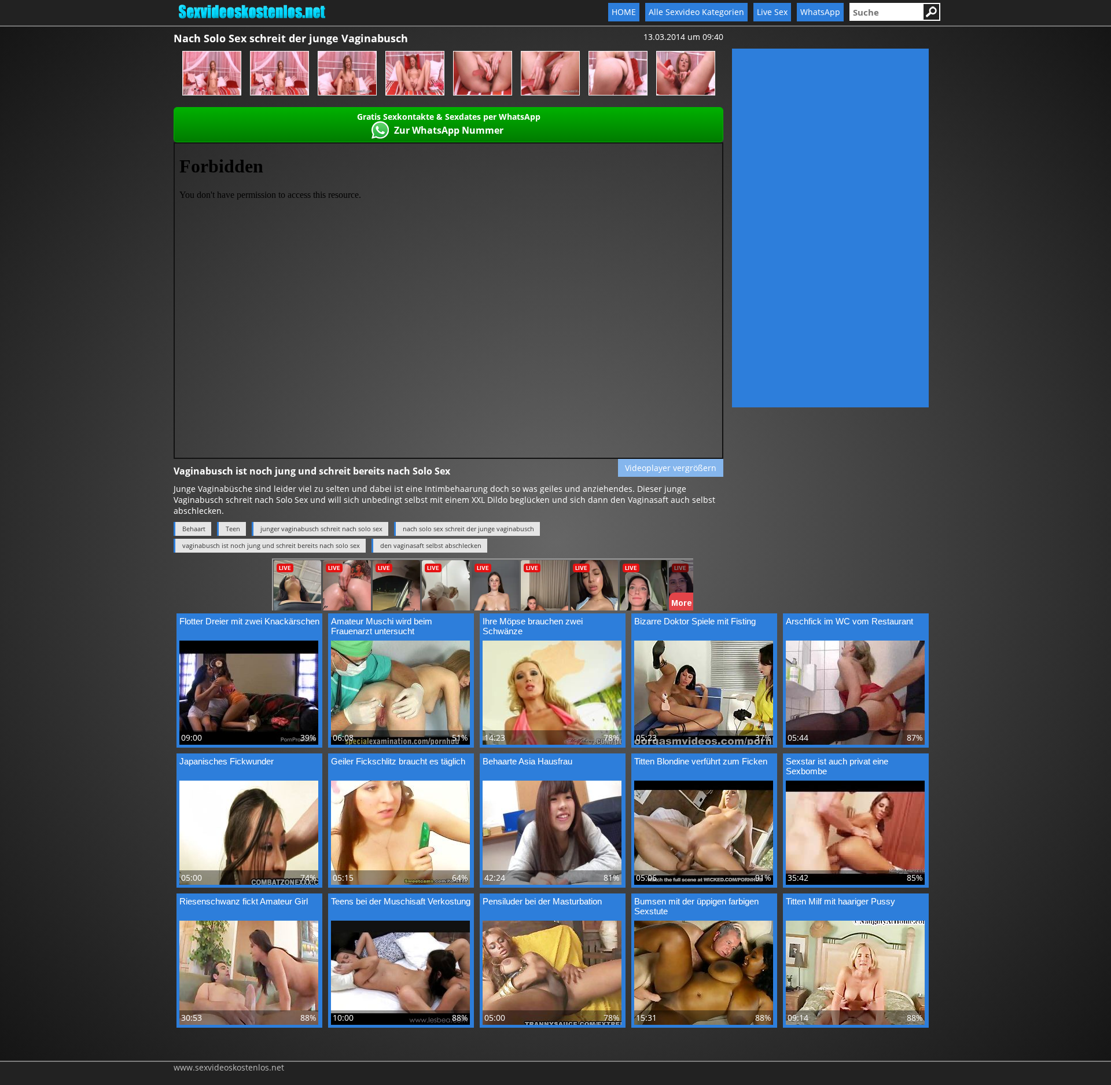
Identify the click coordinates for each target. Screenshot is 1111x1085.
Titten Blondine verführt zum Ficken (700, 761)
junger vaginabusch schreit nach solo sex (321, 528)
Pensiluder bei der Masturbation (542, 901)
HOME (624, 11)
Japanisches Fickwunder (226, 761)
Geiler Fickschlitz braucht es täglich (398, 761)
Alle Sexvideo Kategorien (696, 11)
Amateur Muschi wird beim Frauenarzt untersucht (381, 626)
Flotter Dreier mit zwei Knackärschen (249, 621)
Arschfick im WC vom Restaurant (849, 621)
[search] (885, 12)
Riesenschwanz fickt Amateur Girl (243, 901)
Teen (233, 528)
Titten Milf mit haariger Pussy (840, 901)
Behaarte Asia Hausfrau (527, 761)
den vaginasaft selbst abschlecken (430, 545)
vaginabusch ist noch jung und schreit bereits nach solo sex (271, 545)
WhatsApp (820, 11)
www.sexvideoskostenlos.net (229, 1067)
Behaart (193, 528)
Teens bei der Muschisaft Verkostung (400, 901)
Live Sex (772, 11)
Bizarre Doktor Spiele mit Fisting (695, 621)
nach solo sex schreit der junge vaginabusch (468, 528)
